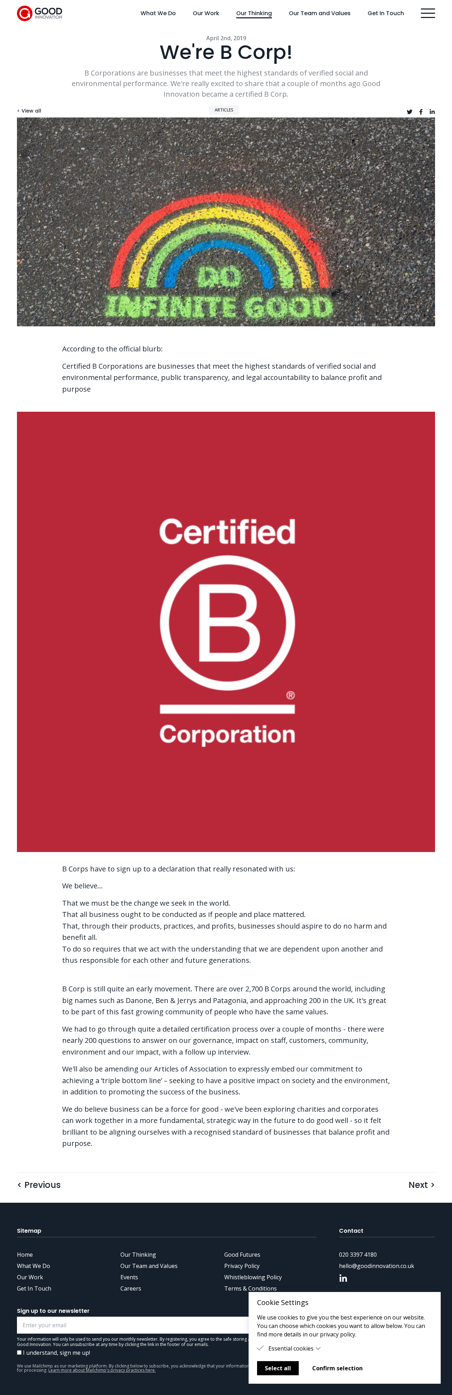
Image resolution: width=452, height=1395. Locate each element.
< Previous (39, 1185)
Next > (422, 1185)
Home (25, 1254)
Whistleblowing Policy (253, 1277)
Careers (130, 1288)
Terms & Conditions (250, 1288)
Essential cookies (291, 1348)
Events (129, 1277)
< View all (29, 110)
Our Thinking (254, 13)
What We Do (158, 13)
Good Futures (242, 1254)
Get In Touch (386, 13)
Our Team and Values (320, 13)
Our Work (206, 13)
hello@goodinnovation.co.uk (376, 1266)
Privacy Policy (242, 1266)
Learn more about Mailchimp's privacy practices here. (102, 1370)
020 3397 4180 (358, 1254)
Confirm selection (337, 1368)
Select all (278, 1368)
